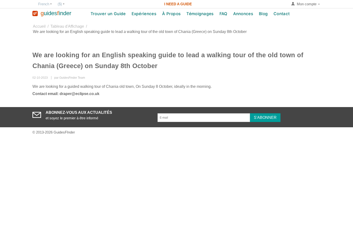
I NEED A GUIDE (178, 4)
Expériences (144, 13)
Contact (282, 13)
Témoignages (199, 13)
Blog (263, 13)
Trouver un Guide (108, 13)
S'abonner (265, 117)
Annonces (243, 13)
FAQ (223, 13)
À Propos (171, 13)
